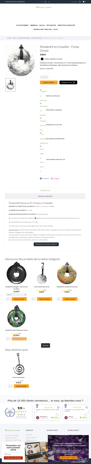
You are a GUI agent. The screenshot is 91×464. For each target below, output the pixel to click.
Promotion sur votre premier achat (13, 447)
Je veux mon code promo (13, 458)
